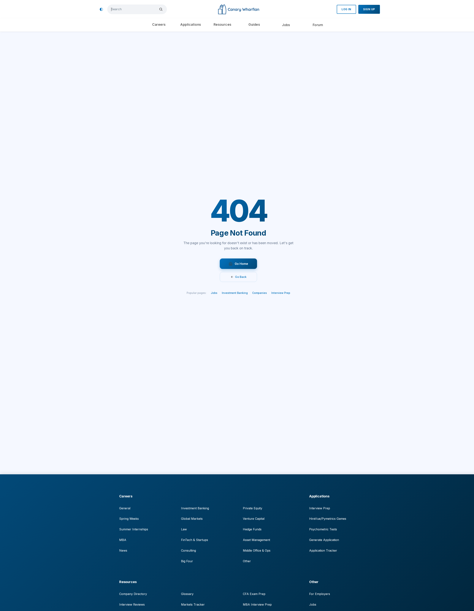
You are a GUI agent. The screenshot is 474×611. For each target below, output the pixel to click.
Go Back (240, 277)
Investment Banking (235, 292)
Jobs (214, 292)
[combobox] (134, 9)
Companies (259, 292)
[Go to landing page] (238, 9)
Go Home (241, 264)
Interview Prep (280, 292)
